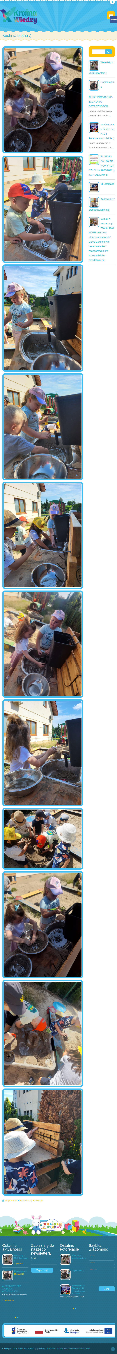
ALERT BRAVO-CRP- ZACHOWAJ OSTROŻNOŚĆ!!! (101, 102)
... (110, 115)
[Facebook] (113, 1349)
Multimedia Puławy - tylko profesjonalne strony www (68, 1349)
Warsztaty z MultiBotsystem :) (101, 67)
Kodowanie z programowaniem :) (102, 204)
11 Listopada (107, 184)
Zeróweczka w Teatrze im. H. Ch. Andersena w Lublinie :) (102, 131)
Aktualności (25, 1201)
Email (34, 1258)
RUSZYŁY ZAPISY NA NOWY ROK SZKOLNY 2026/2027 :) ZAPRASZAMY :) (101, 165)
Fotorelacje (38, 1201)
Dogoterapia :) (107, 84)
